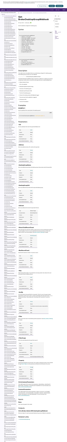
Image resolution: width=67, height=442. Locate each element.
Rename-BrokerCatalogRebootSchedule (9, 384)
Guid (31, 343)
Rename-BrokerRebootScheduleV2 (10, 401)
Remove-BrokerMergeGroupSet (9, 327)
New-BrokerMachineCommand (9, 181)
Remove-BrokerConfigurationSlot (10, 256)
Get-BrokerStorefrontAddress (9, 102)
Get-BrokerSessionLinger (8, 93)
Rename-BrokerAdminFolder (9, 366)
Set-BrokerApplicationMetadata (9, 438)
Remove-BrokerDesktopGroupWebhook (9, 270)
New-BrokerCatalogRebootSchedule (9, 150)
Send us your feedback (57, 37)
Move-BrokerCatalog (7, 128)
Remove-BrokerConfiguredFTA (9, 260)
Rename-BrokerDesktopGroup (9, 386)
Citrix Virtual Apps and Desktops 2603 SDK (39, 12)
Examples (57, 26)
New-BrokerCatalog (7, 148)
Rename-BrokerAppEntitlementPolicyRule (9, 371)
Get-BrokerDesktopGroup (24, 419)
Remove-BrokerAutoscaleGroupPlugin (9, 239)
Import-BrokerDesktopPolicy (9, 121)
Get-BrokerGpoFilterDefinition (9, 23)
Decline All (59, 6)
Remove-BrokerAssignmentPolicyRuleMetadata (10, 237)
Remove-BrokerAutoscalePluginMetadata (9, 245)
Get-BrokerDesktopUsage (8, 17)
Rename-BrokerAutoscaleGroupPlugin (9, 379)
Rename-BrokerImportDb (8, 393)
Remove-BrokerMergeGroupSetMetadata (9, 330)
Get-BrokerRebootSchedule (9, 75)
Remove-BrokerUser (7, 361)
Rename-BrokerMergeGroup (9, 397)
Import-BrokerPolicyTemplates (9, 122)
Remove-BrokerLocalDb (8, 306)
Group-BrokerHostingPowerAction (10, 115)
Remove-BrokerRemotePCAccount (10, 343)
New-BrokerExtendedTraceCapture (9, 163)
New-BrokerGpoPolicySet (8, 168)
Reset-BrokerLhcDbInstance (9, 413)
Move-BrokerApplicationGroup (9, 127)
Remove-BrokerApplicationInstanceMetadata (10, 229)
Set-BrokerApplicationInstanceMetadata (10, 436)
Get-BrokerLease (7, 46)
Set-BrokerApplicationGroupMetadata (10, 434)
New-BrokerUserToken (8, 206)
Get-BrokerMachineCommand (9, 51)
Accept (51, 6)
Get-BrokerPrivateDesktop (8, 70)
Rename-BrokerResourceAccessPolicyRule (10, 404)
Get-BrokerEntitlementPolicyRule (10, 19)
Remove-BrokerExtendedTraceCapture (9, 278)
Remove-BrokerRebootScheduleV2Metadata (10, 341)
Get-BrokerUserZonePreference (9, 112)
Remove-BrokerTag (7, 357)
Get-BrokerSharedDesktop (8, 99)
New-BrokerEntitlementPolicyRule (10, 161)
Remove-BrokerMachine (8, 308)
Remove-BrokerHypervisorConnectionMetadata (10, 296)
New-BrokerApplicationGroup (9, 142)
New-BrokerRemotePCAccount (9, 193)
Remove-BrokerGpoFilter (8, 279)
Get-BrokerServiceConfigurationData (9, 87)
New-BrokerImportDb (8, 175)
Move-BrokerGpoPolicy (8, 131)
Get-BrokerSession (7, 92)
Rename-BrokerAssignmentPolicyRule (9, 377)
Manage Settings (42, 6)
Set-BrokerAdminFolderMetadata (10, 424)
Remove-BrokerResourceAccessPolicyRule (10, 345)
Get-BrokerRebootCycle (8, 74)
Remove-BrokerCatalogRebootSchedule (9, 255)
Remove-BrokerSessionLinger (9, 351)
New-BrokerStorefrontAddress (9, 200)
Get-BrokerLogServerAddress (9, 48)
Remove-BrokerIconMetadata (9, 299)
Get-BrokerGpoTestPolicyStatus (9, 32)
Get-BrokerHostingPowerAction (9, 35)
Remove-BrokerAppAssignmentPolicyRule (10, 219)
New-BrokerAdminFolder (8, 134)
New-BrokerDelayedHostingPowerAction (10, 156)
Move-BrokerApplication (8, 125)
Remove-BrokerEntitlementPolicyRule (9, 273)
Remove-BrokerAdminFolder (9, 214)
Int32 (31, 190)
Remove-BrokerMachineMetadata (10, 318)
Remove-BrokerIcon (7, 297)
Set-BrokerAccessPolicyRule (9, 420)
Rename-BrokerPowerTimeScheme (10, 400)
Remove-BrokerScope (8, 349)
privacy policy (28, 1)
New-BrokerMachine (7, 180)
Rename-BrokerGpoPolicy (8, 390)
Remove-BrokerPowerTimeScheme (10, 331)
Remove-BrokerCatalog (8, 251)
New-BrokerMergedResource (9, 184)
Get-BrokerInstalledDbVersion (9, 45)
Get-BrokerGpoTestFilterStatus (9, 30)
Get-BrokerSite (6, 100)
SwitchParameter (33, 235)
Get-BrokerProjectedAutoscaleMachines (10, 72)
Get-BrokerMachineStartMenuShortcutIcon (10, 57)
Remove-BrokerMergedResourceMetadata (10, 322)
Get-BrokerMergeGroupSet (8, 67)
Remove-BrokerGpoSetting (8, 284)
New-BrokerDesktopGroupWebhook (9, 160)
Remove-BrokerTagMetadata (9, 358)
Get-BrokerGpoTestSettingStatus (9, 33)
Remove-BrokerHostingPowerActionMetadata (10, 288)
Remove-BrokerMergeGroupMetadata (9, 326)
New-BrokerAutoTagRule (8, 146)
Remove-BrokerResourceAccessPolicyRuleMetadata (10, 348)
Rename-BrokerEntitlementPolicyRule (9, 388)
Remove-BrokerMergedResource (9, 319)
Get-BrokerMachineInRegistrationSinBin (10, 54)
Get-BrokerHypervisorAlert (8, 36)
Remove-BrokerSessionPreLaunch (10, 354)
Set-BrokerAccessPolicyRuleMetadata (10, 422)
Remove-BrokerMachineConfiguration (9, 314)
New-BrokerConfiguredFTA (9, 153)
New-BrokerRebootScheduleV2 (9, 192)
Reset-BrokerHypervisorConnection (9, 411)
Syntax (56, 21)
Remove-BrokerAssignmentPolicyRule (9, 234)
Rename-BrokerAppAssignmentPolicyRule (10, 369)
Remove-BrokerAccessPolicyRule (10, 210)
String (31, 150)
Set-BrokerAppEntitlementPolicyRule (9, 429)
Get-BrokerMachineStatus (8, 61)
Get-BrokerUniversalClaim (8, 109)
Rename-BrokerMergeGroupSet (9, 398)
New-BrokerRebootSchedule (9, 190)
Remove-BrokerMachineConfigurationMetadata (10, 316)
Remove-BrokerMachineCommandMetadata (10, 311)
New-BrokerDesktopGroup (8, 157)
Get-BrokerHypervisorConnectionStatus (10, 40)
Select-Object (24, 363)
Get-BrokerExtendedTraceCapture (10, 20)
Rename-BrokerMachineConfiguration (9, 395)
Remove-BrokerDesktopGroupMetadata (9, 268)
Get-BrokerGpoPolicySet (8, 26)
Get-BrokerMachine (7, 49)
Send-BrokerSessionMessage (9, 418)
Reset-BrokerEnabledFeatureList (10, 409)
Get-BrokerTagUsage (8, 105)
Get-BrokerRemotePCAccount (9, 78)
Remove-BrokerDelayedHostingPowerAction (10, 264)
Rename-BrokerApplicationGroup (9, 374)
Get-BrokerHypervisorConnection (10, 38)
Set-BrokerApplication (8, 430)
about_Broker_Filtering (39, 232)
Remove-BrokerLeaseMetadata (9, 305)
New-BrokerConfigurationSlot (9, 152)
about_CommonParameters (24, 395)
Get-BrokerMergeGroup (8, 65)
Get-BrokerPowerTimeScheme (9, 68)
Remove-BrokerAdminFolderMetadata (9, 217)
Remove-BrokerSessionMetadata (9, 352)
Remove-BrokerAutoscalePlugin (9, 243)
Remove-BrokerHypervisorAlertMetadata (9, 291)
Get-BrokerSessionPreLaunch (9, 95)
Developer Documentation (13, 10)
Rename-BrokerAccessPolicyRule (10, 365)
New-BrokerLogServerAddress (9, 178)
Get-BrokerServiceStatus (8, 90)
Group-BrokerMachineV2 (8, 118)
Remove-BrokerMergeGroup (9, 323)
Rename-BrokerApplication (8, 373)
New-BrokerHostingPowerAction (9, 171)
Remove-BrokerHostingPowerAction (9, 286)
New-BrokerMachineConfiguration (10, 183)
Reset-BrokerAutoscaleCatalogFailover (9, 407)
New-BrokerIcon (7, 174)
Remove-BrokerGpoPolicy (8, 281)
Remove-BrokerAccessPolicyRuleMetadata (10, 213)
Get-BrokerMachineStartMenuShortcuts (10, 59)
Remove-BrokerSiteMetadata (9, 355)
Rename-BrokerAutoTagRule (9, 381)
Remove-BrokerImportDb (8, 300)
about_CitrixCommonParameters (25, 386)
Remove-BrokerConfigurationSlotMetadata (10, 259)
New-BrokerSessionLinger (8, 197)
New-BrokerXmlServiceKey (9, 209)
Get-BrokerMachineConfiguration (10, 52)
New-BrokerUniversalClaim (8, 203)
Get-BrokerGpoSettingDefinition (9, 29)
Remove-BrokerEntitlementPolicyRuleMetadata (10, 275)
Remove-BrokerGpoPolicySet (9, 282)
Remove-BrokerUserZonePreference (9, 363)
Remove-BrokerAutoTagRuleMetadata (9, 249)
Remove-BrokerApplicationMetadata (9, 232)
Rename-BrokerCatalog (8, 382)
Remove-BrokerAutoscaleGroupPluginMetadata (10, 241)
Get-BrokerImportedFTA (8, 43)
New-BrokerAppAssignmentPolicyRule (10, 137)
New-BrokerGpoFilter (8, 165)
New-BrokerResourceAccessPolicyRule (10, 195)
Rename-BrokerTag (7, 405)
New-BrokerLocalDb (7, 177)
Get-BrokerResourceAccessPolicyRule (10, 82)
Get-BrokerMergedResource (9, 64)
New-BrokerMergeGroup (8, 186)
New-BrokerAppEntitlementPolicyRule (9, 139)
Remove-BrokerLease (8, 303)
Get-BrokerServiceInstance (9, 89)
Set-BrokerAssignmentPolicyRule (10, 439)
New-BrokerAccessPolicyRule (9, 133)
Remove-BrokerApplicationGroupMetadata (10, 227)
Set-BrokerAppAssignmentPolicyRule (10, 426)
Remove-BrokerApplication (8, 223)
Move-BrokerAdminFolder (8, 124)
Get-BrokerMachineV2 (8, 62)
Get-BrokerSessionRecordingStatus (9, 97)
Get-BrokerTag (6, 103)
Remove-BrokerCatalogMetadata (10, 252)
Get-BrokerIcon (7, 42)
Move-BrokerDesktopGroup (9, 130)
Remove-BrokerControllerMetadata (10, 262)
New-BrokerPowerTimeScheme (9, 189)
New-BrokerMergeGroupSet (9, 187)
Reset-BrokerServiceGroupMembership (9, 417)
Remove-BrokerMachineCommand (10, 309)
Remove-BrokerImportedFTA (9, 302)
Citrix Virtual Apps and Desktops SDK (26, 12)
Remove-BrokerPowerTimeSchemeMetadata (10, 333)
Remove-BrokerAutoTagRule (9, 247)
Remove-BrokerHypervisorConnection (9, 293)
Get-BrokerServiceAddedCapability (10, 85)
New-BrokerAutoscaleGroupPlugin (10, 145)
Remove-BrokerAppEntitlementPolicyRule (9, 221)
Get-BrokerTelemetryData (8, 106)
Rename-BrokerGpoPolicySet (9, 391)
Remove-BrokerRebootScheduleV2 (10, 339)
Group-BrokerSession (8, 119)
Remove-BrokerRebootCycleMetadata (9, 336)
